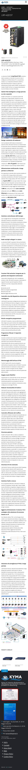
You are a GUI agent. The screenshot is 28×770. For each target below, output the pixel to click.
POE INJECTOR (21, 664)
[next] (26, 57)
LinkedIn (5, 70)
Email (7, 70)
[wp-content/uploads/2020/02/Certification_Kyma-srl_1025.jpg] (10, 694)
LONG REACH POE (14, 57)
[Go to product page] (7, 658)
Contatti (6, 745)
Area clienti (8, 748)
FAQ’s (5, 742)
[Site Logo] (4, 2)
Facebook (2, 70)
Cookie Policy (8, 757)
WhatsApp (10, 70)
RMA (5, 751)
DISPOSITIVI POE (8, 57)
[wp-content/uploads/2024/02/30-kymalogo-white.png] (11, 678)
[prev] (24, 57)
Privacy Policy (8, 754)
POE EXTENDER (9, 664)
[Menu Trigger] (26, 2)
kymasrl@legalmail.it (12, 733)
